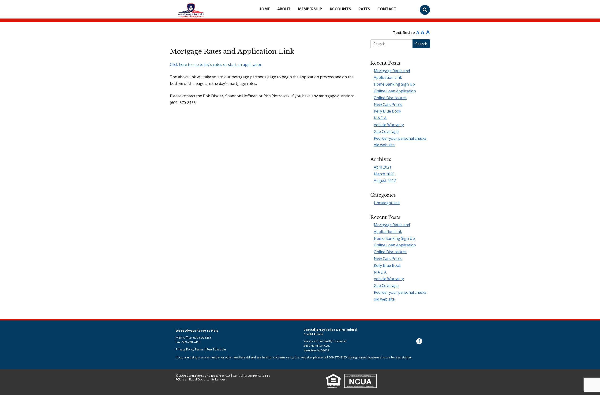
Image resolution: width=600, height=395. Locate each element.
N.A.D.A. (380, 117)
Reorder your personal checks (400, 138)
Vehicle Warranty (389, 124)
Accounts (340, 8)
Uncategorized (387, 202)
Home (264, 8)
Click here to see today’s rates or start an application (216, 64)
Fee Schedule (216, 349)
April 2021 (382, 167)
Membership (310, 8)
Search (421, 43)
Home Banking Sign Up (394, 84)
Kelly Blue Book (387, 111)
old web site (384, 144)
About (284, 8)
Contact (386, 8)
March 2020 (384, 174)
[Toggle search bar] (425, 10)
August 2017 (385, 180)
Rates (364, 8)
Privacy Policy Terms (190, 349)
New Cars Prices (388, 104)
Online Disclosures (390, 97)
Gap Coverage (386, 131)
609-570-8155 (338, 357)
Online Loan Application (395, 91)
